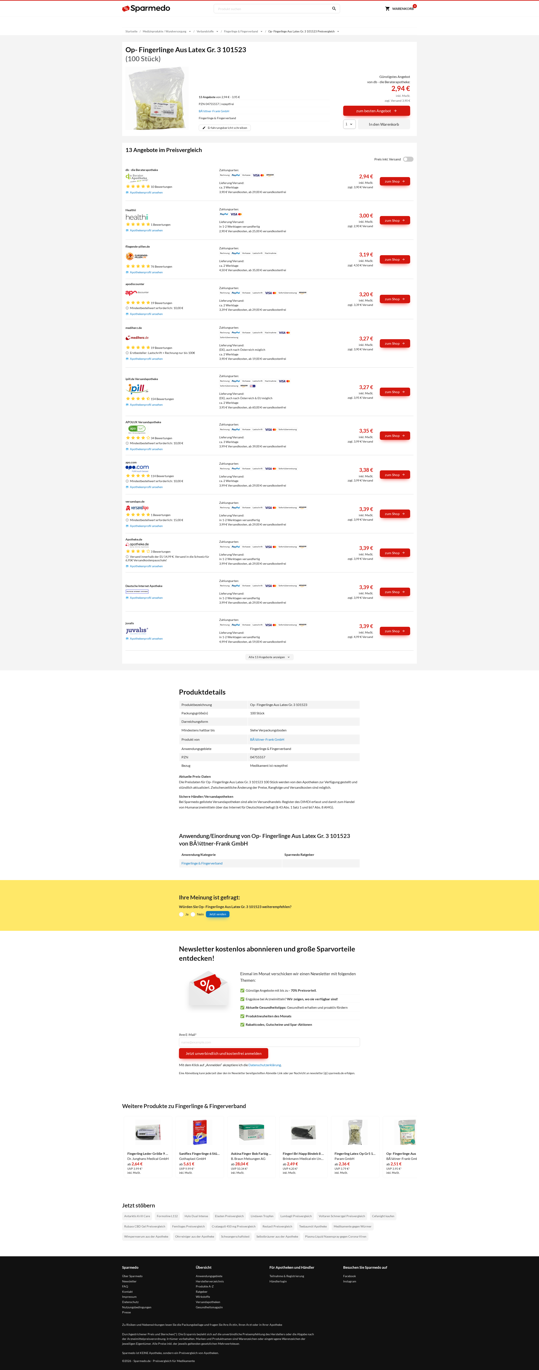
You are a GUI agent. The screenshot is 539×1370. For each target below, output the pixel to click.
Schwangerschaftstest (235, 1236)
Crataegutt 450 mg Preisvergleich (234, 1226)
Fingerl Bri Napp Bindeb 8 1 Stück (303, 1153)
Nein (200, 914)
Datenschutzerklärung (264, 1065)
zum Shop (392, 181)
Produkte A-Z (205, 1286)
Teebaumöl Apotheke (313, 1226)
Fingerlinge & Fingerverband (202, 863)
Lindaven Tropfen (262, 1216)
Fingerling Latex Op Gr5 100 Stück (355, 1153)
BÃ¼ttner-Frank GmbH (214, 111)
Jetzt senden (217, 914)
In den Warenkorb (384, 124)
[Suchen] (333, 8)
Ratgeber (202, 1291)
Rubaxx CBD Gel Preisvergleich (144, 1226)
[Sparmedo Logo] (146, 8)
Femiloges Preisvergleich (188, 1226)
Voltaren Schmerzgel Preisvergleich (342, 1216)
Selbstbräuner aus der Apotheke (277, 1236)
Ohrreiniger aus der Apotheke (194, 1236)
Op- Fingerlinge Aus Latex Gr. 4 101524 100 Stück (407, 1153)
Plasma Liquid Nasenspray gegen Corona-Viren (335, 1236)
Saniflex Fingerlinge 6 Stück (199, 1153)
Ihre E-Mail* (187, 1035)
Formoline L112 (167, 1216)
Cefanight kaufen (383, 1216)
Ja (186, 914)
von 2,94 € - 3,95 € (219, 97)
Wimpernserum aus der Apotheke (146, 1236)
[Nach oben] (527, 1358)
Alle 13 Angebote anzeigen (267, 657)
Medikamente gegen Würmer (353, 1226)
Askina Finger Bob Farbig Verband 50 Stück (251, 1153)
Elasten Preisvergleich (229, 1216)
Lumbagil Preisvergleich (296, 1216)
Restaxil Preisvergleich (277, 1226)
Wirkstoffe (203, 1296)
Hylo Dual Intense (196, 1216)
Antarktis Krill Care (137, 1216)
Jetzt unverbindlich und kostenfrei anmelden (223, 1053)
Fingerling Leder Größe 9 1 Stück (148, 1153)
